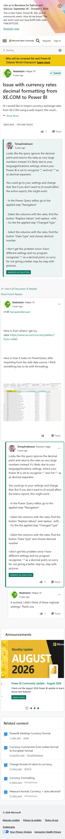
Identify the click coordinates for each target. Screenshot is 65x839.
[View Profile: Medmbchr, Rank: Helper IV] (7, 73)
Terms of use (51, 820)
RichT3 (27, 768)
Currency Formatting (22, 778)
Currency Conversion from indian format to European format (34, 748)
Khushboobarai (35, 755)
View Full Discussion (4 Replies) (21, 288)
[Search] (38, 41)
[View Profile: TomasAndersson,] (9, 145)
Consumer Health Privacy (47, 831)
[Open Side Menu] (4, 40)
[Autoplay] (27, 708)
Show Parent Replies (11, 294)
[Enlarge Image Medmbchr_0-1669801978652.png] (32, 402)
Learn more (43, 62)
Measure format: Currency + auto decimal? (35, 791)
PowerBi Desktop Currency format (30, 733)
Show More (12, 115)
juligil (26, 738)
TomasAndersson (24, 143)
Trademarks (9, 826)
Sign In (57, 40)
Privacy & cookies (32, 820)
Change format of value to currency (31, 764)
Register (47, 40)
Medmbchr (19, 71)
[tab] (31, 708)
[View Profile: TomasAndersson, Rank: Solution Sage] (12, 448)
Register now (11, 28)
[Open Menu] (60, 50)
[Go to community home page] (21, 41)
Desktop (10, 50)
